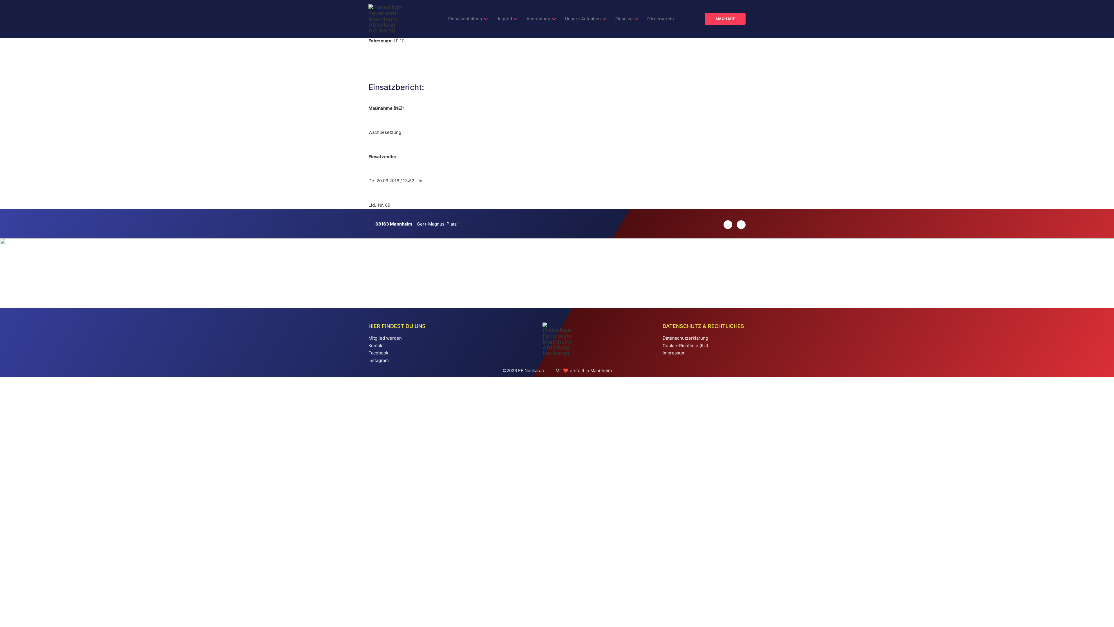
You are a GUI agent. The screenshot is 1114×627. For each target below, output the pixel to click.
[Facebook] (739, 224)
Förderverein (660, 18)
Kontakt (376, 345)
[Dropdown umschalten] (486, 19)
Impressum (674, 353)
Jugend (504, 18)
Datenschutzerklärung (685, 338)
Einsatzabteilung (465, 18)
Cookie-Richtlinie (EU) (685, 345)
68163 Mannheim (393, 224)
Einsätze (624, 18)
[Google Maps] (371, 224)
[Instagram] (725, 224)
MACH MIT (725, 19)
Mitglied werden (385, 338)
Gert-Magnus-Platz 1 (438, 224)
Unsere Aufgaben (583, 18)
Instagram (378, 360)
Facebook (378, 353)
